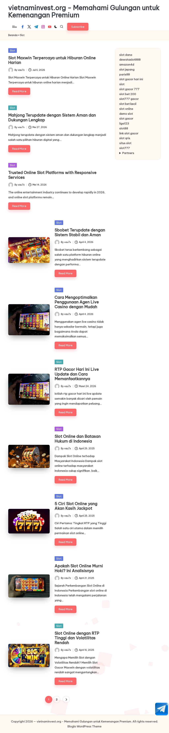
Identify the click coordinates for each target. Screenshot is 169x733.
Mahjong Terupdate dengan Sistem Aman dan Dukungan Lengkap (52, 117)
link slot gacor (128, 133)
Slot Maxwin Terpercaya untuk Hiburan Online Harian (52, 60)
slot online (126, 109)
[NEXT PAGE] (66, 699)
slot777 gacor (129, 99)
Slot (12, 50)
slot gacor (126, 118)
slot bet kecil (127, 104)
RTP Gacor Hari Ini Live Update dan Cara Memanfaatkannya (77, 374)
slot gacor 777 (129, 89)
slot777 (124, 148)
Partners (128, 153)
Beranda (12, 35)
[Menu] (14, 27)
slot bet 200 (127, 94)
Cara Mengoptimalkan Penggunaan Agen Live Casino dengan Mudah (77, 302)
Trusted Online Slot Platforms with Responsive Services (52, 175)
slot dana (125, 55)
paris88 (124, 74)
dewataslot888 (130, 59)
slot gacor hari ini (131, 79)
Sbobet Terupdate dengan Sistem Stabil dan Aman (80, 232)
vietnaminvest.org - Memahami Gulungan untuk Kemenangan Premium (84, 11)
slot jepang (127, 69)
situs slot (125, 143)
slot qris (124, 138)
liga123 (124, 123)
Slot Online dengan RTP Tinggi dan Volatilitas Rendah (77, 638)
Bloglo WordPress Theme (84, 726)
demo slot (126, 114)
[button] (77, 27)
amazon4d (126, 64)
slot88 (123, 128)
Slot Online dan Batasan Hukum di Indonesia (78, 438)
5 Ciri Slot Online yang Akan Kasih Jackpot (76, 506)
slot (121, 84)
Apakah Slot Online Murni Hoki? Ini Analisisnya (79, 568)
